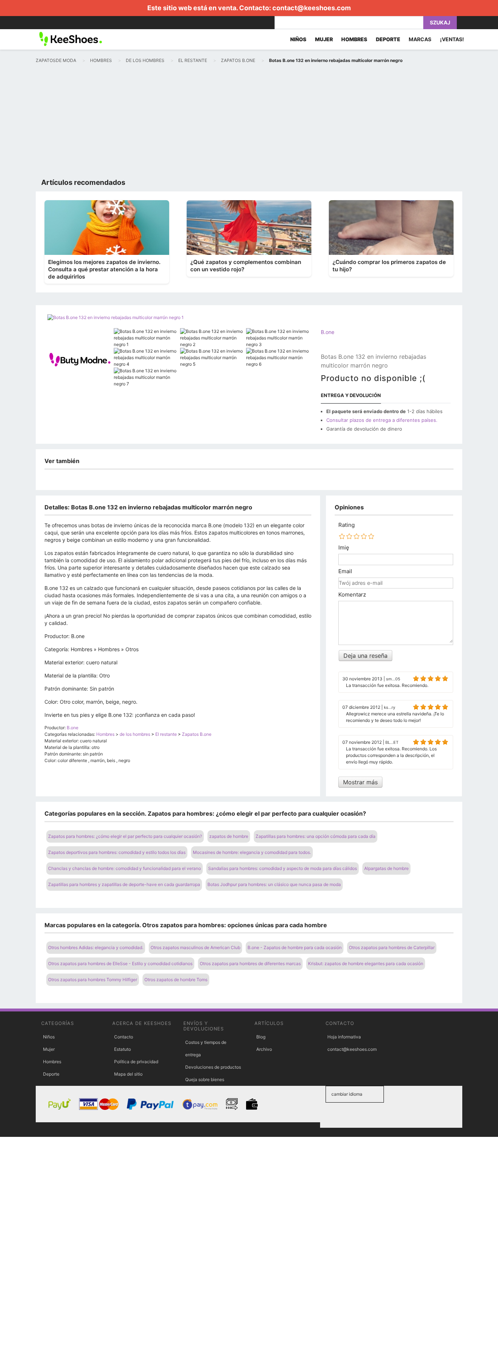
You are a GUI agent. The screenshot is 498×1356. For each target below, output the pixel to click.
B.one (327, 332)
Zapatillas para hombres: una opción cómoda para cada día (316, 836)
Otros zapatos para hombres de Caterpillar (392, 947)
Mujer (49, 1049)
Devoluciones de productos (213, 1067)
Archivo (264, 1049)
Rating (346, 525)
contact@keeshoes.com (311, 8)
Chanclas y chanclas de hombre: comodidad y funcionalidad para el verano (124, 868)
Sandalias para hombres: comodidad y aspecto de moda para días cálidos (282, 868)
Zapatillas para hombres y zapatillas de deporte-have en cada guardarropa (124, 884)
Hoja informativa (344, 1037)
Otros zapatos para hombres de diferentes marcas (250, 963)
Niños (49, 1037)
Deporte (51, 1074)
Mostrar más (360, 782)
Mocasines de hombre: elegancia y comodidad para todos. (252, 852)
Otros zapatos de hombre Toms (175, 979)
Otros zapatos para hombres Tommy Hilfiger (92, 979)
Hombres (52, 1061)
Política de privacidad (136, 1061)
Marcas (420, 39)
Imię (343, 547)
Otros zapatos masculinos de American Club (195, 947)
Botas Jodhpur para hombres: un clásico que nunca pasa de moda (274, 884)
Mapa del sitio (128, 1074)
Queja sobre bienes (204, 1079)
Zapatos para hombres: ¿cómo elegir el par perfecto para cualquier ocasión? (125, 836)
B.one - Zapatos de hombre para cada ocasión (295, 947)
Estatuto (122, 1049)
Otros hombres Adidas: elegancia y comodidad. (95, 947)
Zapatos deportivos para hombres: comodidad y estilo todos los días (117, 852)
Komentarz (352, 594)
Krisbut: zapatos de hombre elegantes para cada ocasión (365, 963)
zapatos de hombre (228, 836)
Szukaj (440, 22)
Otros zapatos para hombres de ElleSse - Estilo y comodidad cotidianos (120, 963)
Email (345, 571)
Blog (260, 1037)
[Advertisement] (249, 122)
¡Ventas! (452, 39)
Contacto (123, 1037)
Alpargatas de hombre (386, 868)
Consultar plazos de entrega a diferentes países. (381, 420)
